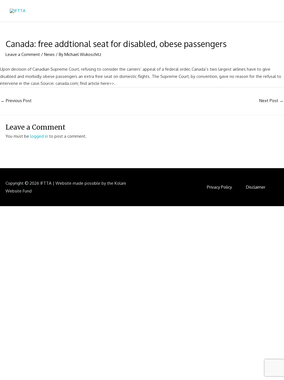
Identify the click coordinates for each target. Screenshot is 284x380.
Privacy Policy (219, 187)
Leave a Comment (23, 54)
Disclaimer (255, 187)
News (49, 54)
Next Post (271, 100)
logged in (39, 136)
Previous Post (16, 100)
